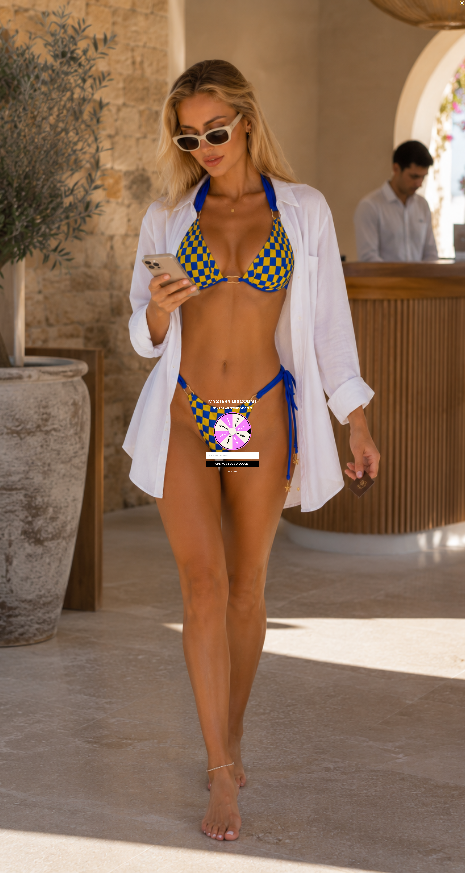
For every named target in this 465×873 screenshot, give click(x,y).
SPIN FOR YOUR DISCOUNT (232, 464)
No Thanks (232, 471)
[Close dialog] (462, 3)
